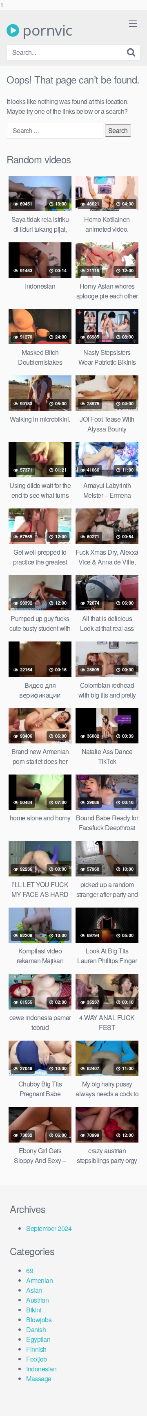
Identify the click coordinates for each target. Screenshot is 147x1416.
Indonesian (41, 1368)
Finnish (36, 1349)
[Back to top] (132, 1401)
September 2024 (48, 1228)
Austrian (37, 1300)
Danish (36, 1329)
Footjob (36, 1359)
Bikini (33, 1309)
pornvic (45, 30)
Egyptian (38, 1339)
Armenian (39, 1280)
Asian (34, 1290)
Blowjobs (38, 1319)
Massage (38, 1378)
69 (29, 1270)
